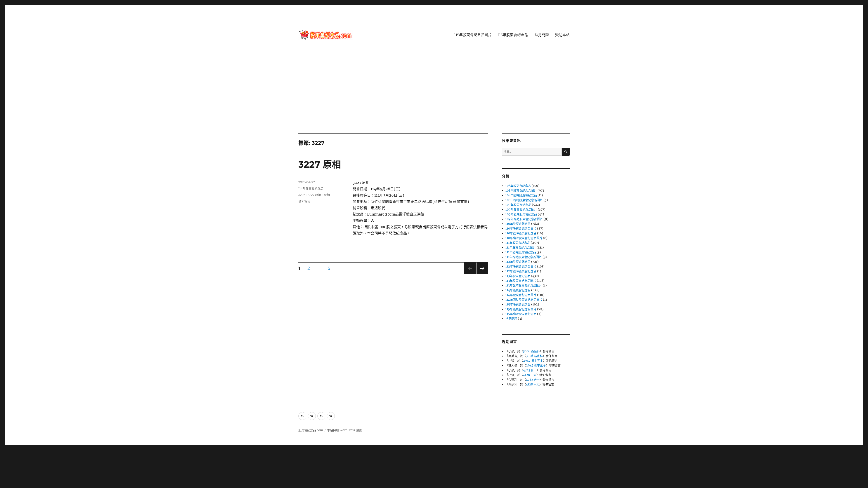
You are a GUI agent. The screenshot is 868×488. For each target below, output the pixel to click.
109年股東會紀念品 (518, 205)
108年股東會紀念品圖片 (521, 190)
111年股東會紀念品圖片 (520, 247)
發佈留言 (304, 201)
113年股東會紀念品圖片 (520, 281)
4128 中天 (529, 375)
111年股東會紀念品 (517, 243)
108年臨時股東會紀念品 (521, 195)
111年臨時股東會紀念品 (520, 252)
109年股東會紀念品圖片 (521, 209)
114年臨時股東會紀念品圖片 (523, 300)
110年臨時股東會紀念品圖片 (523, 238)
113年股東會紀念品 (517, 276)
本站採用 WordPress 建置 (344, 430)
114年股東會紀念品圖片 (520, 295)
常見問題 (541, 35)
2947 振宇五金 (533, 361)
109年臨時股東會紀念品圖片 (524, 219)
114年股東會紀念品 (310, 188)
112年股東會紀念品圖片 (520, 266)
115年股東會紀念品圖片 (473, 35)
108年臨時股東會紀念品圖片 (524, 200)
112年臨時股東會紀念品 (520, 271)
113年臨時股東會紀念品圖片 (523, 285)
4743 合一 (530, 370)
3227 (301, 195)
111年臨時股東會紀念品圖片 (523, 257)
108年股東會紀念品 (518, 186)
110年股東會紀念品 (518, 224)
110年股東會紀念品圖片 (520, 228)
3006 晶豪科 (531, 351)
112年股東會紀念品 (518, 262)
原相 (327, 195)
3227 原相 (319, 164)
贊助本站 (562, 35)
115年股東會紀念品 (513, 35)
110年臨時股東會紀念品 (520, 233)
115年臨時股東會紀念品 (520, 314)
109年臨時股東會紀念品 (521, 214)
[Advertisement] (434, 99)
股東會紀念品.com (310, 430)
